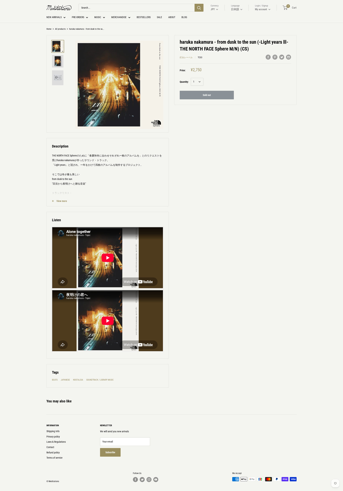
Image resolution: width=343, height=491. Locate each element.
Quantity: (184, 81)
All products (60, 29)
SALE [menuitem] (159, 17)
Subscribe (110, 452)
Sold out (207, 95)
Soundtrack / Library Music (100, 380)
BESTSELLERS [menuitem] (144, 17)
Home (48, 29)
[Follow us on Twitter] (142, 479)
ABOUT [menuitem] (171, 17)
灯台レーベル (186, 57)
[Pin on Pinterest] (274, 56)
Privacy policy (53, 436)
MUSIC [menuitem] (97, 17)
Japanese (65, 380)
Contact (50, 447)
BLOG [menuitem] (184, 17)
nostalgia (78, 380)
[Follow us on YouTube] (155, 479)
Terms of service (54, 457)
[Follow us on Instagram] (148, 479)
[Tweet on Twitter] (281, 56)
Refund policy (53, 452)
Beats (55, 380)
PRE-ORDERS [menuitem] (78, 17)
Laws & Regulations (56, 441)
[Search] (199, 8)
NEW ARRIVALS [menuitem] (54, 17)
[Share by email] (288, 56)
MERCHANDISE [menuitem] (118, 17)
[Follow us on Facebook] (135, 479)
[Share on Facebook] (268, 56)
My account (261, 9)
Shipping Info (52, 431)
